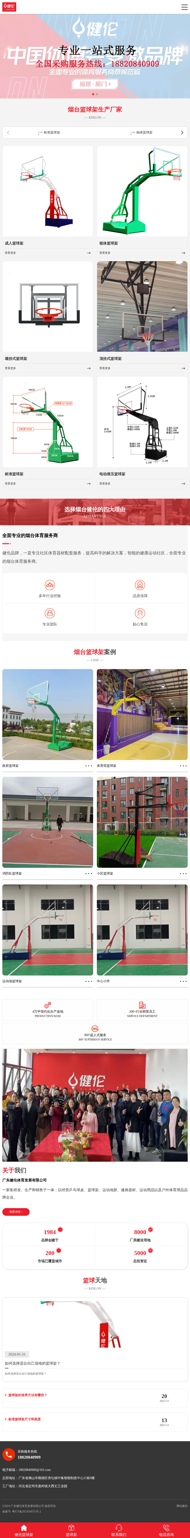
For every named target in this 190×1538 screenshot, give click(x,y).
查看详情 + (16, 1211)
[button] (93, 94)
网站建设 (182, 1506)
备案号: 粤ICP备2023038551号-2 (21, 1511)
